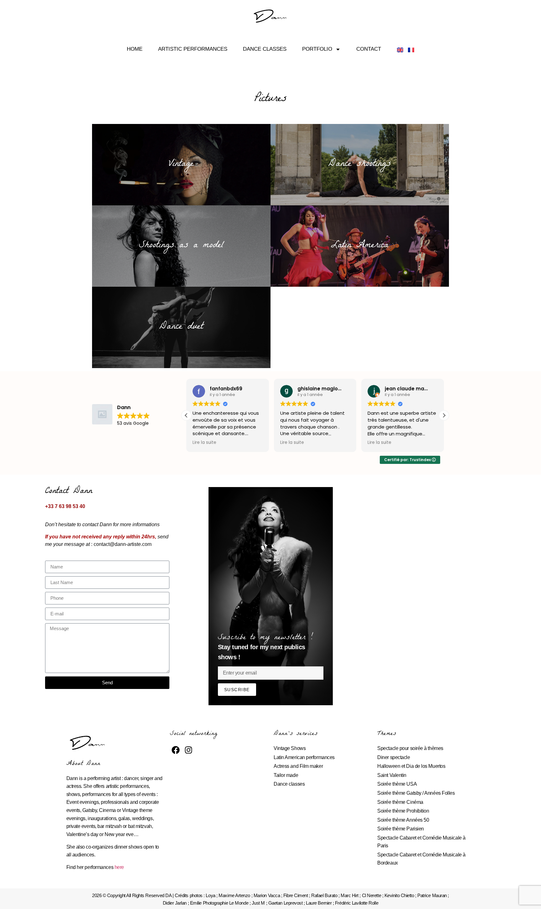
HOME (134, 49)
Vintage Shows (290, 748)
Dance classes (289, 784)
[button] (444, 415)
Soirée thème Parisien (400, 828)
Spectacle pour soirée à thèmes (410, 748)
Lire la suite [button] (204, 442)
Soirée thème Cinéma (400, 802)
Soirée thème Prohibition (403, 811)
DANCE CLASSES (264, 49)
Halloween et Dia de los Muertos (411, 766)
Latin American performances (304, 757)
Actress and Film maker (298, 766)
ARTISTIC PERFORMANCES (192, 49)
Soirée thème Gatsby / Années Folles (416, 793)
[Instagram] (188, 750)
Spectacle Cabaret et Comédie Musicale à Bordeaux (421, 858)
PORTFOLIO (317, 49)
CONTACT (368, 49)
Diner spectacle (393, 757)
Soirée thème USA (397, 784)
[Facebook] (175, 750)
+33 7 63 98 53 (61, 506)
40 (81, 506)
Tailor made (286, 775)
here (119, 867)
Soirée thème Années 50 (403, 820)
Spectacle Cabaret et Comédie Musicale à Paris (421, 842)
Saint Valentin (391, 775)
